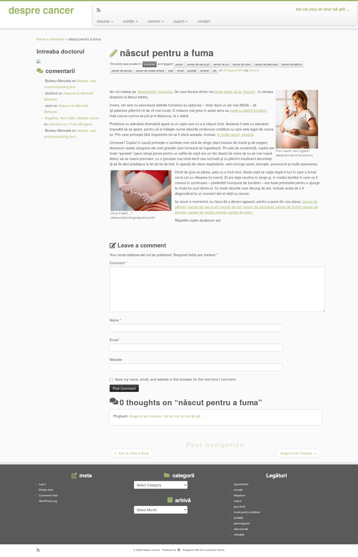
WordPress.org (48, 501)
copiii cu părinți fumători (248, 110)
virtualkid (239, 534)
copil (170, 70)
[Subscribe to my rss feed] (100, 10)
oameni (154, 21)
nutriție (129, 21)
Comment (118, 262)
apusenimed (241, 484)
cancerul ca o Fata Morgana (70, 124)
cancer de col (221, 64)
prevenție (57, 39)
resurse (104, 21)
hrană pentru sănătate (247, 512)
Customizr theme (214, 550)
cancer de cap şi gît (203, 206)
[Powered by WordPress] (178, 548)
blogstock (239, 495)
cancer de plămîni (292, 64)
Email (115, 339)
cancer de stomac (122, 70)
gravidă (192, 70)
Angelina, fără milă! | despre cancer (72, 117)
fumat (180, 70)
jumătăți (238, 517)
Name (115, 320)
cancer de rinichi (288, 206)
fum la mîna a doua (131, 453)
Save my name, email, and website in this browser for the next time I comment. (175, 379)
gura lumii (239, 506)
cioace (238, 501)
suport (179, 21)
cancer (179, 64)
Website (116, 359)
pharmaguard (242, 523)
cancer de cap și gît (198, 64)
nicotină (204, 70)
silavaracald (241, 529)
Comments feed (48, 495)
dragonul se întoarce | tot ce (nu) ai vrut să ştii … (167, 416)
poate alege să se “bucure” (235, 91)
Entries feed (46, 489)
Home (41, 39)
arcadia (238, 489)
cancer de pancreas (266, 64)
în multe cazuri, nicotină (235, 134)
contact (204, 21)
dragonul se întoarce (298, 453)
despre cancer (41, 10)
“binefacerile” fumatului (154, 91)
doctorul (254, 70)
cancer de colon (242, 64)
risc (215, 70)
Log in (42, 484)
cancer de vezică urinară (150, 70)
